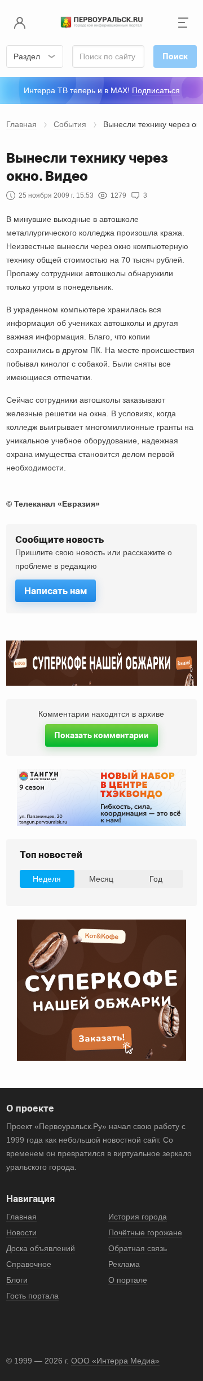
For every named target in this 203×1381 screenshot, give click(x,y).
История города (137, 1216)
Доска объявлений (40, 1248)
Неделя (47, 878)
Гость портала (32, 1295)
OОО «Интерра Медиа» (115, 1360)
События (70, 124)
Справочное (28, 1264)
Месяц (101, 878)
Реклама (124, 1264)
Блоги (17, 1279)
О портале (127, 1279)
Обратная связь (137, 1248)
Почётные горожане (145, 1232)
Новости (21, 1232)
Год (155, 878)
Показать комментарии (101, 735)
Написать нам (55, 590)
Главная (21, 124)
